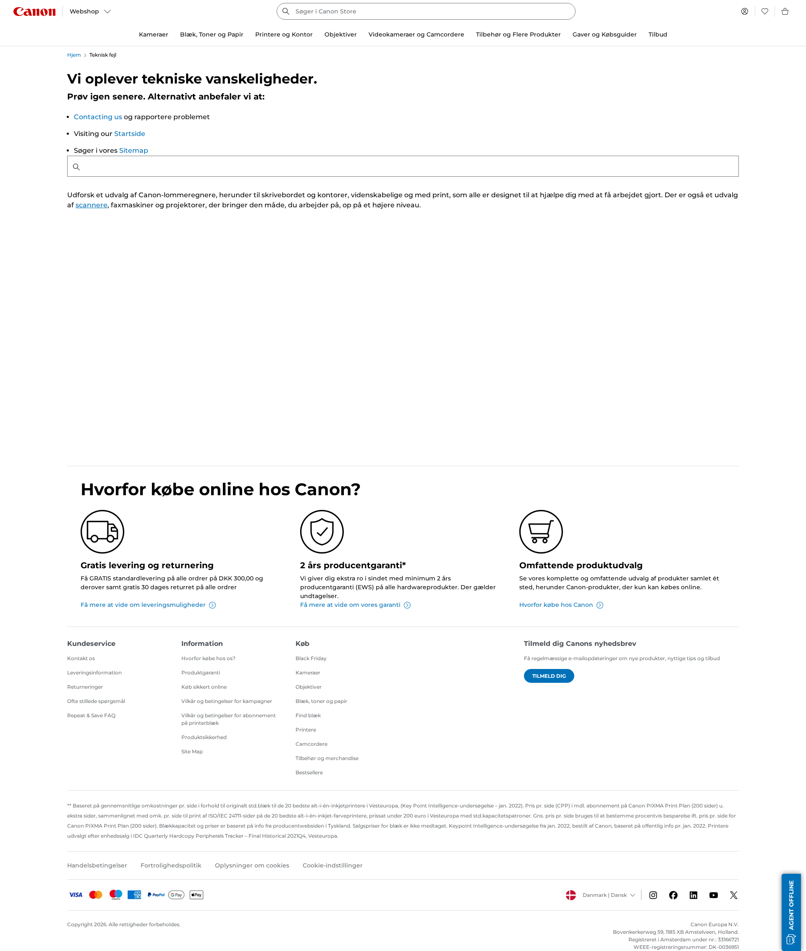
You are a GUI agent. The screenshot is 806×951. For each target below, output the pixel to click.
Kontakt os (81, 658)
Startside (129, 134)
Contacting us (98, 117)
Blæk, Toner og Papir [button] (211, 34)
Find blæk (308, 715)
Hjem (74, 55)
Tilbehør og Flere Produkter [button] (518, 34)
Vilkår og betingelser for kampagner (226, 701)
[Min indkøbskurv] (785, 11)
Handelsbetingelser (97, 865)
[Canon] (34, 11)
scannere (91, 205)
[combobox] (426, 11)
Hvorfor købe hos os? (208, 658)
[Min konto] (744, 11)
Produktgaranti (200, 672)
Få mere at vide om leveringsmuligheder (143, 605)
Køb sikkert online (204, 687)
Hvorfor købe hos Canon (556, 605)
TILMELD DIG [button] (549, 676)
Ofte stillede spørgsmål (96, 701)
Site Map (192, 751)
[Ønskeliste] (765, 11)
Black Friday (311, 658)
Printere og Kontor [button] (284, 34)
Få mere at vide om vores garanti (350, 605)
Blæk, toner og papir (321, 701)
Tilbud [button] (658, 34)
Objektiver (309, 687)
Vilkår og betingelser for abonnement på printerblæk (228, 719)
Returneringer (85, 687)
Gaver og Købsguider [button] (605, 34)
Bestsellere (309, 772)
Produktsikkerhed (204, 737)
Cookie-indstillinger (333, 865)
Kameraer (308, 672)
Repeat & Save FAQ (91, 715)
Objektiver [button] (340, 34)
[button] (791, 912)
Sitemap (133, 150)
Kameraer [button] (153, 34)
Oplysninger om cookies (252, 865)
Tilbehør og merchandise (327, 758)
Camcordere (311, 744)
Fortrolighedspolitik (171, 865)
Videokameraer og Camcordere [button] (416, 34)
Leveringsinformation (94, 672)
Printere (306, 729)
